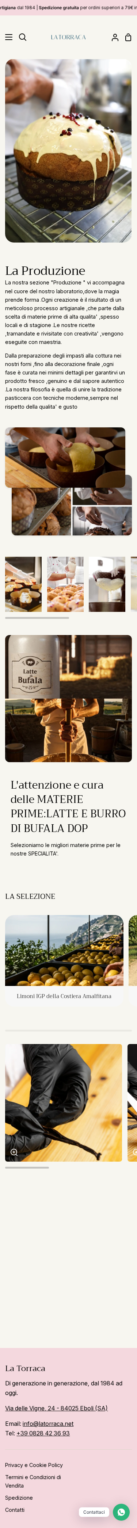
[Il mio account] (112, 37)
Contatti (14, 1510)
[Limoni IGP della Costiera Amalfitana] (64, 961)
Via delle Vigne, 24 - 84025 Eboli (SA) (56, 1408)
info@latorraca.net (48, 1423)
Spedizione (19, 1498)
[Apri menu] (6, 37)
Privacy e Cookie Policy (34, 1465)
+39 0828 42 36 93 (43, 1433)
